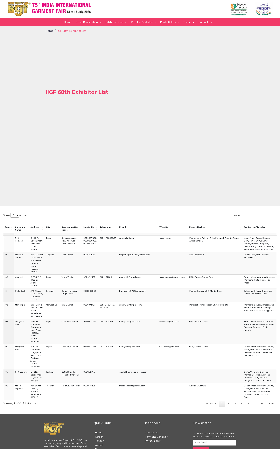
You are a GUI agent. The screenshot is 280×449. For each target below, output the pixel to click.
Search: (238, 215)
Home (67, 22)
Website (163, 227)
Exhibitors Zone (114, 22)
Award (99, 445)
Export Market (197, 227)
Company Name (20, 228)
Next (271, 403)
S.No (7, 227)
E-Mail (122, 227)
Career (99, 436)
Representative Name (70, 228)
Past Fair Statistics (142, 22)
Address (34, 227)
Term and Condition (156, 436)
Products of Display (254, 227)
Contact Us (205, 22)
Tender (187, 22)
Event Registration (87, 22)
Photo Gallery (168, 22)
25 (262, 403)
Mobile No (88, 227)
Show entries (15, 215)
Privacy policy (153, 441)
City (48, 227)
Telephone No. (105, 228)
